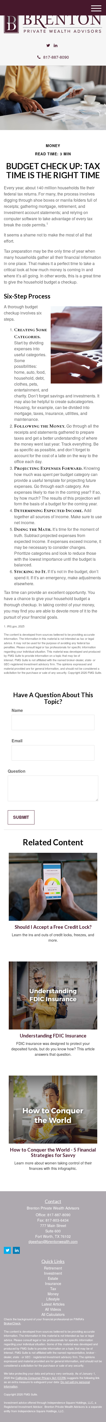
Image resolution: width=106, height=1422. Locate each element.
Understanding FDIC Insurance (53, 1035)
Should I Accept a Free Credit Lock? (53, 927)
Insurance (53, 1283)
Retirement (53, 1268)
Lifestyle (53, 1298)
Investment (53, 1273)
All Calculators (53, 1314)
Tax (53, 1288)
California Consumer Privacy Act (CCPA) (40, 1378)
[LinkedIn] (55, 45)
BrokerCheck (12, 1323)
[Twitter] (48, 45)
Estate (53, 1278)
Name (17, 710)
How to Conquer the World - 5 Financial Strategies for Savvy (53, 1152)
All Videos (53, 1309)
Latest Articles (53, 1304)
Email (17, 741)
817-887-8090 (56, 57)
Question (16, 771)
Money (53, 1293)
